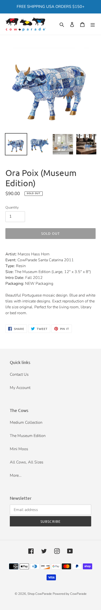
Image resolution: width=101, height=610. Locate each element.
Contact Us (19, 374)
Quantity (12, 207)
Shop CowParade (39, 594)
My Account (20, 387)
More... (16, 475)
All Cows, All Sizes (26, 462)
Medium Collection (26, 422)
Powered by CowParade (70, 594)
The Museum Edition (28, 435)
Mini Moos (19, 449)
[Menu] (93, 24)
